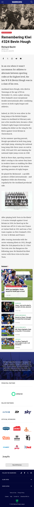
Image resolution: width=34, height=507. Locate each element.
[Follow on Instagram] (31, 473)
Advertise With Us (24, 496)
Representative (6, 32)
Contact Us (16, 496)
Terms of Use (13, 492)
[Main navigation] (2, 2)
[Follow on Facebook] (24, 473)
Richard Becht (8, 46)
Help (11, 496)
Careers (7, 496)
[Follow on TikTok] (21, 473)
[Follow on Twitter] (28, 473)
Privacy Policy (21, 492)
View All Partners (17, 465)
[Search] (32, 2)
